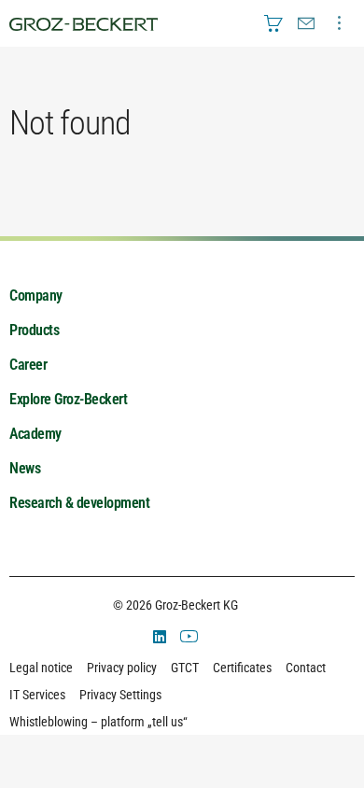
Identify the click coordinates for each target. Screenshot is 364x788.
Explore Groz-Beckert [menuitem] (68, 399)
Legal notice (41, 667)
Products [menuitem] (34, 330)
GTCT (185, 667)
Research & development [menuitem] (79, 503)
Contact (306, 667)
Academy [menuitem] (35, 434)
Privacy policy (122, 667)
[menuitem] (273, 23)
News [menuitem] (24, 468)
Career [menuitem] (28, 364)
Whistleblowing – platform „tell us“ (98, 721)
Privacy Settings (120, 694)
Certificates (242, 667)
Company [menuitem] (36, 295)
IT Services (37, 694)
